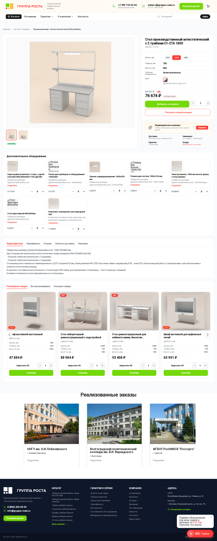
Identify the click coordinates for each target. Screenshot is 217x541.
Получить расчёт (191, 6)
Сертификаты (33, 243)
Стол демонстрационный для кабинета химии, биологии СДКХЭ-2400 (129, 336)
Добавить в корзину (168, 104)
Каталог (15, 16)
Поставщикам (135, 508)
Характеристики (15, 243)
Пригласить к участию (191, 145)
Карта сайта (134, 519)
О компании (64, 16)
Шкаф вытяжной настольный (26, 334)
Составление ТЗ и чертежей (103, 511)
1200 (167, 57)
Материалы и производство (103, 515)
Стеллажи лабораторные (64, 509)
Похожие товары (62, 286)
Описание (83, 243)
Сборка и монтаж (98, 497)
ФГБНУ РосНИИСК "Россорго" (174, 449)
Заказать (202, 128)
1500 (176, 57)
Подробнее (12, 186)
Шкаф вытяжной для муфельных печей (182, 336)
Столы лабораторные (62, 520)
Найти (205, 17)
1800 (186, 57)
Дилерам (133, 504)
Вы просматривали (40, 286)
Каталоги (133, 497)
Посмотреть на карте (181, 509)
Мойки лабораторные (62, 516)
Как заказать (96, 508)
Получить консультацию (178, 112)
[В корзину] (31, 373)
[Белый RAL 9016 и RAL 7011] (165, 80)
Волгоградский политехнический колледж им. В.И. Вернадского (113, 450)
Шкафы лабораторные (62, 512)
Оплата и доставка (64, 243)
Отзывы (48, 243)
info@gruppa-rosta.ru (18, 511)
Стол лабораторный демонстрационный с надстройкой (81, 336)
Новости (133, 511)
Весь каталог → (59, 524)
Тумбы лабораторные (62, 505)
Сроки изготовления (100, 500)
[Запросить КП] (22, 366)
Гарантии (45, 16)
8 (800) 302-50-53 (17, 507)
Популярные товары (17, 286)
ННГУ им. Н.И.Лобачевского (47, 449)
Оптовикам (30, 16)
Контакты (83, 16)
